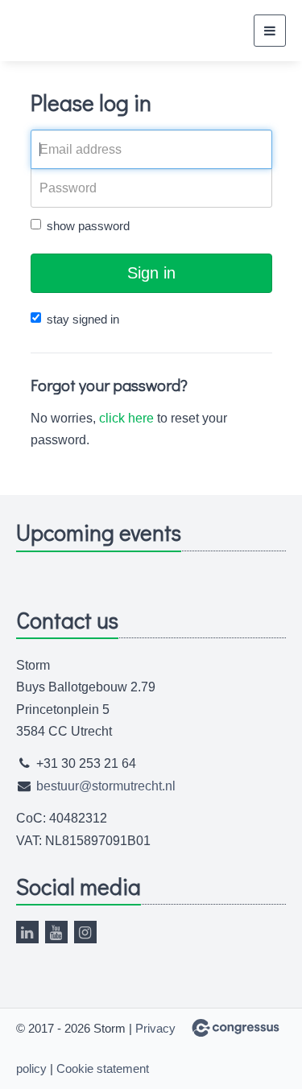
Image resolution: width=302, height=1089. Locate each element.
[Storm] (56, 31)
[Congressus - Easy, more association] (235, 1028)
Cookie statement (102, 1068)
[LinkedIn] (27, 932)
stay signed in (83, 319)
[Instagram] (85, 932)
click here (126, 418)
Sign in (151, 273)
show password (88, 226)
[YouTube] (56, 932)
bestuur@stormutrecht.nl (106, 786)
